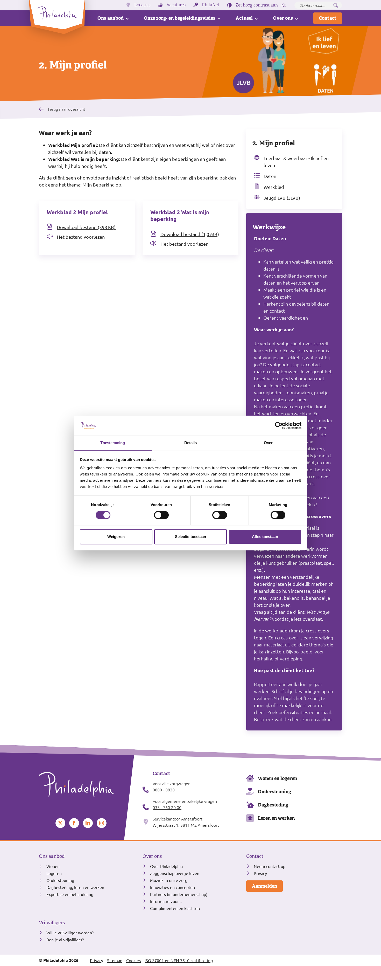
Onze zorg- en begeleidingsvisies (179, 18)
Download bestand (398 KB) (86, 227)
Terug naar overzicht (66, 108)
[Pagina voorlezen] (284, 5)
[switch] (161, 515)
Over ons (283, 18)
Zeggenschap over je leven (174, 873)
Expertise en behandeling (69, 894)
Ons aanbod (110, 18)
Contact (327, 18)
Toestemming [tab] (112, 442)
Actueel (244, 18)
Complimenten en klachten (175, 908)
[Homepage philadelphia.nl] (87, 784)
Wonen (53, 866)
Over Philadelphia (166, 866)
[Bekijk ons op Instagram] (102, 823)
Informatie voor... (166, 901)
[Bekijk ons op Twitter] (60, 823)
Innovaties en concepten (172, 887)
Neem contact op (269, 866)
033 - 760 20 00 (167, 807)
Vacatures (176, 5)
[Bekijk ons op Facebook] (74, 823)
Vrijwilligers (52, 923)
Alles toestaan (265, 536)
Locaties (142, 5)
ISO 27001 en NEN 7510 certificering (179, 960)
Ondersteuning (274, 792)
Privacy (260, 873)
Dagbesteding (273, 805)
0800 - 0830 (164, 789)
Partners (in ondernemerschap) (178, 894)
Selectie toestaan (190, 536)
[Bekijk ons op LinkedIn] (88, 823)
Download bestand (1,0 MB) (189, 234)
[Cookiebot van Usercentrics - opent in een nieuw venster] (278, 426)
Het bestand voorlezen (81, 236)
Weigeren (116, 536)
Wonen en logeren (277, 778)
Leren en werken (276, 818)
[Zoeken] (335, 5)
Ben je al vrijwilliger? (65, 939)
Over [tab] (268, 442)
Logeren (54, 873)
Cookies (133, 960)
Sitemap (114, 960)
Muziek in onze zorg (168, 880)
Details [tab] (190, 442)
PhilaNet (210, 5)
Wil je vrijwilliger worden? (70, 932)
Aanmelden (264, 886)
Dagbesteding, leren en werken (75, 887)
